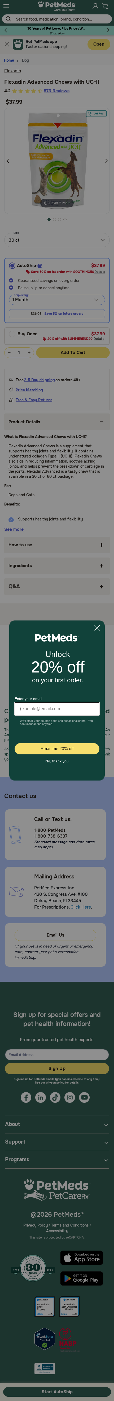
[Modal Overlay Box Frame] (57, 700)
